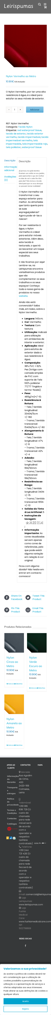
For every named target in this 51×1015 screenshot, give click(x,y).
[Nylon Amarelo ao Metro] (14, 704)
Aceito (25, 1001)
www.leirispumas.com (31, 904)
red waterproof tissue (29, 130)
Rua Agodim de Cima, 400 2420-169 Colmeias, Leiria (25, 784)
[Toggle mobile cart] (45, 7)
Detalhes (19, 684)
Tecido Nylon (25, 126)
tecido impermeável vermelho (27, 138)
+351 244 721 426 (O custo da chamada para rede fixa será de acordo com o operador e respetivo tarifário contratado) (26, 869)
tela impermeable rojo (34, 143)
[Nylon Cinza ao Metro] (14, 643)
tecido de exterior (16, 133)
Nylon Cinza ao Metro (12, 662)
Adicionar (34, 109)
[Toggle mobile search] (39, 4)
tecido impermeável (29, 137)
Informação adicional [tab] (9, 168)
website (23, 296)
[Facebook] (25, 946)
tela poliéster (13, 147)
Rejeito (25, 1009)
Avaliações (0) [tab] (9, 178)
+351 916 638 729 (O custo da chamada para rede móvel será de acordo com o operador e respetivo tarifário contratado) (26, 824)
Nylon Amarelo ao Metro (14, 723)
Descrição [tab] (9, 160)
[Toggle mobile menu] (45, 4)
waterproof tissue (32, 147)
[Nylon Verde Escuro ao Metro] (37, 643)
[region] (25, 989)
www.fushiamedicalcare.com (35, 921)
